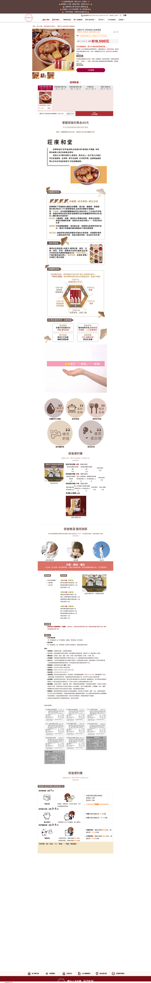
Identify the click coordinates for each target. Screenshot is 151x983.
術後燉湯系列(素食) (49, 26)
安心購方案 (35, 973)
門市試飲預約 (112, 19)
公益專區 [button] (120, 19)
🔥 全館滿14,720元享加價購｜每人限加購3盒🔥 (75, 9)
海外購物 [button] (56, 19)
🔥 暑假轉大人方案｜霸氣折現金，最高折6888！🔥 (75, 4)
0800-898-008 (93, 15)
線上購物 (46, 19)
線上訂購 (39, 26)
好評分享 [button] (101, 19)
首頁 (34, 26)
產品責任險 (103, 973)
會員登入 (112, 15)
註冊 (116, 15)
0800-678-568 (89, 674)
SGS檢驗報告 (86, 973)
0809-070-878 (103, 15)
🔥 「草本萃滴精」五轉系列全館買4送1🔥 (75, 12)
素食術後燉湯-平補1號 (44, 105)
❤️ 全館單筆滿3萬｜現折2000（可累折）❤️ (75, 1)
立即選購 (91, 70)
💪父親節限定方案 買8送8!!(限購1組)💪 (75, 7)
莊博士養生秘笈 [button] (89, 19)
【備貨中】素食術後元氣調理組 (66, 26)
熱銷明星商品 (67, 19)
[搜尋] (120, 15)
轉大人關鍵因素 (78, 19)
